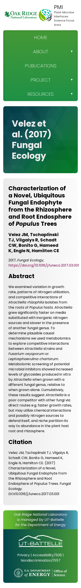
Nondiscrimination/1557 (40, 560)
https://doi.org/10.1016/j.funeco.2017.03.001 (43, 265)
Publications (40, 65)
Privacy (23, 555)
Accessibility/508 (47, 555)
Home (40, 37)
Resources (40, 94)
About (40, 51)
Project (40, 79)
